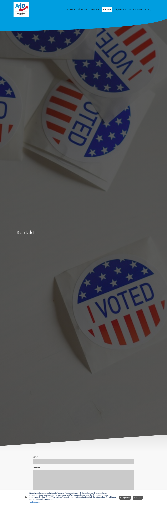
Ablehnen (138, 498)
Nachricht (36, 468)
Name (35, 457)
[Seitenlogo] (21, 9)
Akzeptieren (125, 498)
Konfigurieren (34, 502)
